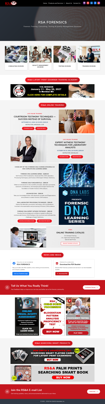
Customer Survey (90, 287)
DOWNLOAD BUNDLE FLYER (26, 221)
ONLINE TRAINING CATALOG (70, 243)
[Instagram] (98, 3)
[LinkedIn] (91, 3)
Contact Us (76, 3)
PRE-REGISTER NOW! (44, 221)
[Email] (88, 3)
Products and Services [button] (55, 3)
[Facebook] (95, 3)
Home (45, 3)
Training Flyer (28, 128)
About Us (69, 3)
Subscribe (92, 391)
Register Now (41, 128)
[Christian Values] (84, 3)
